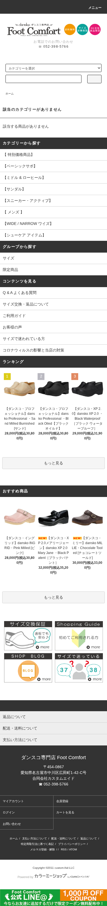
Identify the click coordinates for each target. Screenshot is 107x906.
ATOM (73, 849)
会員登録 (62, 801)
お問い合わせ (12, 823)
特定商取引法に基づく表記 (37, 843)
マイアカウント (13, 801)
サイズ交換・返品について (26, 304)
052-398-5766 (56, 46)
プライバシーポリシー (72, 843)
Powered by (25, 877)
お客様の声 (12, 327)
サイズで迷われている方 (24, 338)
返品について (88, 838)
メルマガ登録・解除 (42, 849)
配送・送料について (63, 838)
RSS (64, 849)
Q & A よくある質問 (19, 292)
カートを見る (65, 812)
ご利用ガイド (14, 315)
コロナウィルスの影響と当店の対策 (33, 350)
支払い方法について (34, 838)
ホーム (9, 93)
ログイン (9, 812)
